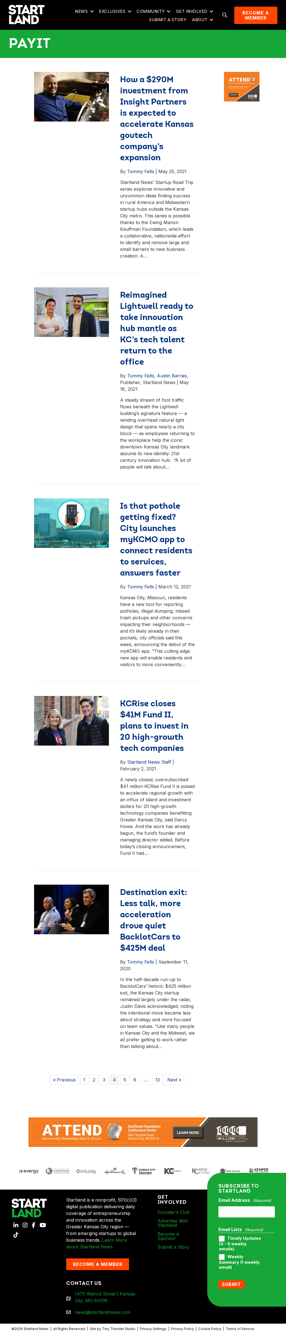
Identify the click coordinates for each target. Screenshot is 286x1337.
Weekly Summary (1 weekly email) (239, 1262)
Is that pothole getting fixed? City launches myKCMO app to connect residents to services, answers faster (156, 540)
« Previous (64, 1080)
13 (157, 1080)
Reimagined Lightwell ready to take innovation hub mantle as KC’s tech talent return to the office (156, 329)
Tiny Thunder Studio (118, 1329)
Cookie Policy (209, 1329)
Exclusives (112, 11)
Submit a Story (167, 19)
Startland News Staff (149, 762)
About (200, 19)
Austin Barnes (172, 375)
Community (151, 11)
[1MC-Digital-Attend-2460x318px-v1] (142, 1131)
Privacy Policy (182, 1329)
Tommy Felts (140, 171)
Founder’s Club (174, 1212)
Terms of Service (240, 1329)
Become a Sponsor (168, 1236)
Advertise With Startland (173, 1223)
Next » (174, 1080)
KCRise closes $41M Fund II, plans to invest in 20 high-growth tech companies (154, 726)
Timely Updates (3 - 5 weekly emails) (240, 1243)
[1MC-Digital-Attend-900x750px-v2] (241, 75)
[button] (92, 11)
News (81, 11)
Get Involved (192, 11)
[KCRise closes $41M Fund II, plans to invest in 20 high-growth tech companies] (71, 720)
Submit (231, 1284)
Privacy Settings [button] (153, 1329)
